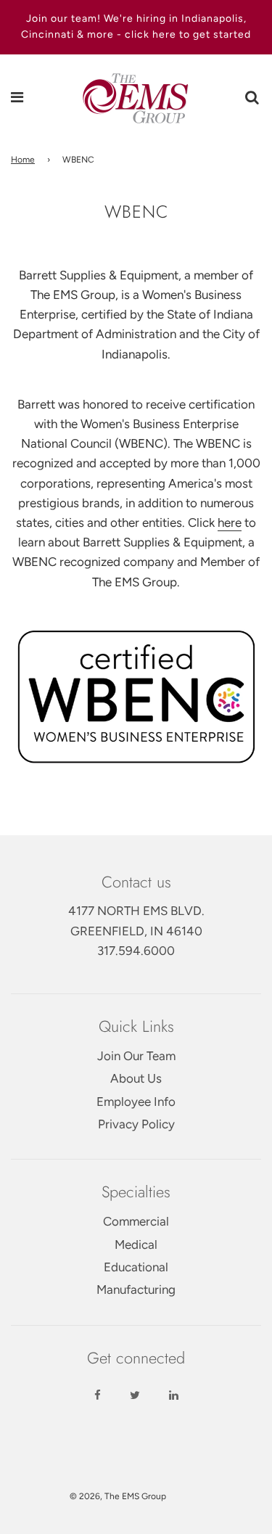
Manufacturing (136, 1289)
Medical (136, 1244)
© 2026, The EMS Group (118, 1496)
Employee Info (136, 1101)
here (230, 522)
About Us (136, 1078)
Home (23, 160)
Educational (136, 1267)
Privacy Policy (136, 1124)
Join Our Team (136, 1056)
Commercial (136, 1221)
